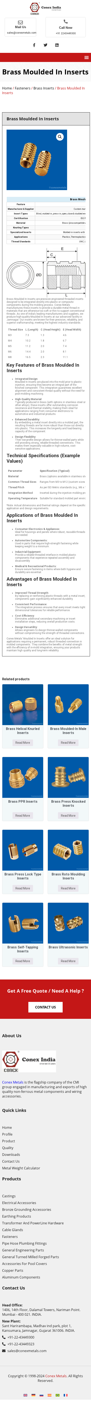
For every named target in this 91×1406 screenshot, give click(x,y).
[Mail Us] (20, 22)
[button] (86, 57)
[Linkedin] (57, 45)
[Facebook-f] (34, 45)
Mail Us (20, 27)
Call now (65, 27)
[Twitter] (45, 45)
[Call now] (66, 21)
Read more (22, 742)
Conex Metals (12, 1082)
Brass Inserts (43, 88)
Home (7, 88)
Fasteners (22, 88)
